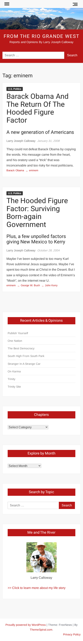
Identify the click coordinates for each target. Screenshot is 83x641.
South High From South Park (26, 356)
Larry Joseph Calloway (20, 140)
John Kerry (51, 285)
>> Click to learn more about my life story (36, 588)
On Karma (14, 371)
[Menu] (6, 4)
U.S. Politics (14, 89)
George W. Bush (30, 285)
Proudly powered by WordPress (25, 624)
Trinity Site (14, 386)
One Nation (15, 340)
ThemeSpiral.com (41, 629)
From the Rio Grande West (41, 36)
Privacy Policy (72, 634)
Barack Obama (15, 170)
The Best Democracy (21, 348)
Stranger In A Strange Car (24, 363)
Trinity (11, 379)
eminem (33, 170)
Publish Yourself (18, 333)
